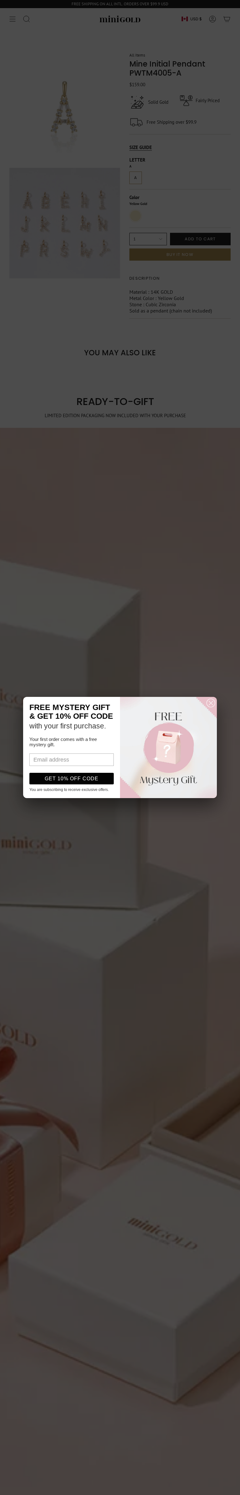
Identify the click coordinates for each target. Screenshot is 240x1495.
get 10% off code (71, 778)
